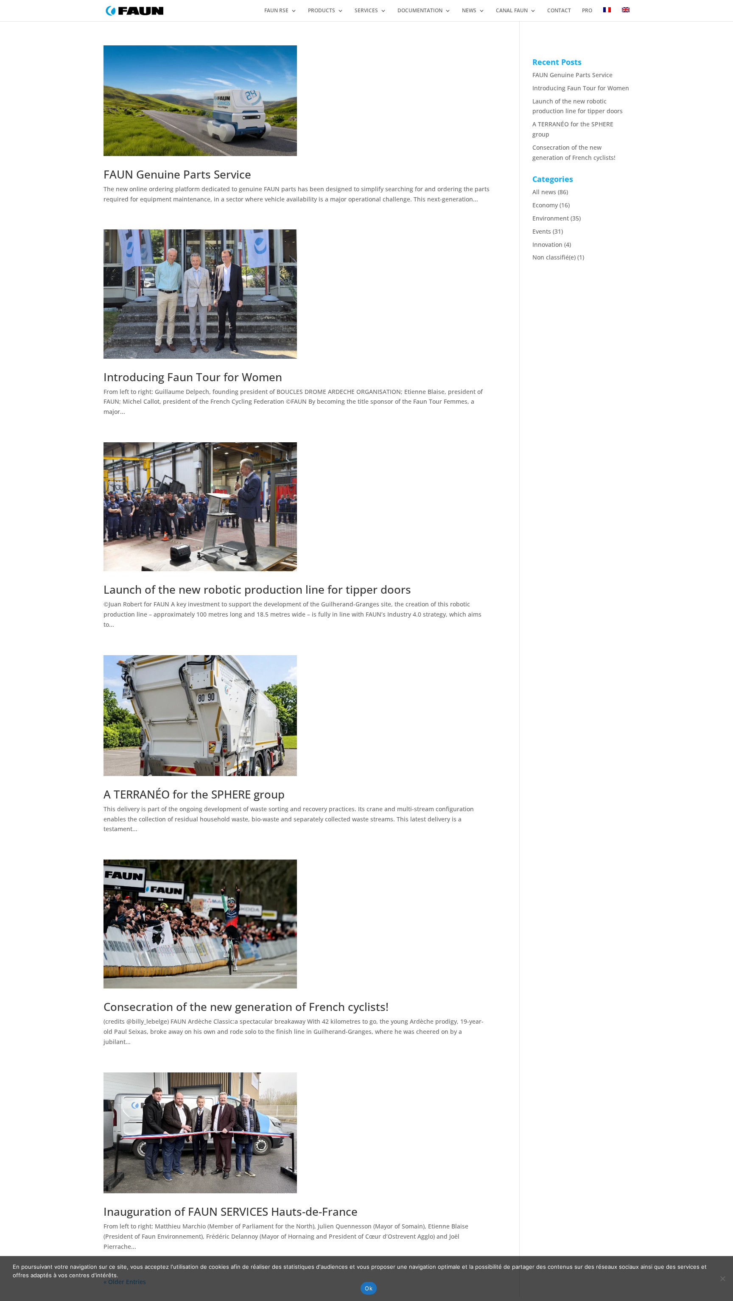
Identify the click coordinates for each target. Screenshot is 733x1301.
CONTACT (559, 10)
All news (544, 192)
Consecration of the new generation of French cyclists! (246, 1006)
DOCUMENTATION (419, 11)
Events (541, 231)
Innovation (547, 244)
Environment (550, 218)
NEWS (469, 11)
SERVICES (366, 11)
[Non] (722, 1278)
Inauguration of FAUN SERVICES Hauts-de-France (231, 1211)
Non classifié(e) (554, 257)
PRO (587, 11)
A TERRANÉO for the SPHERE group (194, 794)
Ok (368, 1288)
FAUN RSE (276, 11)
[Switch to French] (607, 13)
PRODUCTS (321, 11)
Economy (545, 205)
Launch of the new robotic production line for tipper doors (257, 589)
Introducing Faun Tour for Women (193, 377)
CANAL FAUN (512, 11)
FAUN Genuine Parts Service (177, 174)
